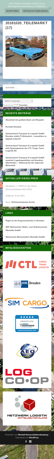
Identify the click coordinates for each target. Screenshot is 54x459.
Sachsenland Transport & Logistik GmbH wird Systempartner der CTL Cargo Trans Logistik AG (25, 148)
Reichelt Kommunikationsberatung (33, 435)
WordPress (34, 438)
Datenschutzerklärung (35, 11)
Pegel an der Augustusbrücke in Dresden (25, 220)
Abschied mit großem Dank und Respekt (25, 120)
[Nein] (50, 8)
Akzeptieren (12, 11)
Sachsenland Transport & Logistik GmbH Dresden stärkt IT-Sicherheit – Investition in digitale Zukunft (26, 136)
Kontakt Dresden (13, 127)
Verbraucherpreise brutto (23, 202)
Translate (23, 105)
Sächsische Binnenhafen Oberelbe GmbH (25, 237)
